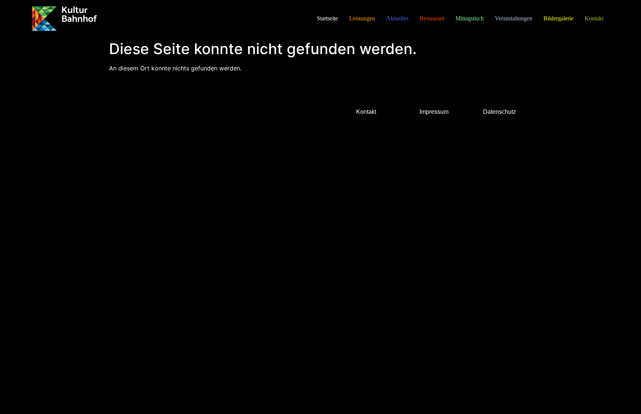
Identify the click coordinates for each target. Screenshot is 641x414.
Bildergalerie (558, 18)
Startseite (327, 18)
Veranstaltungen (513, 18)
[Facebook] (119, 116)
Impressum (434, 112)
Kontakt (594, 18)
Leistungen (362, 18)
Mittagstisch (470, 18)
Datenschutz (499, 112)
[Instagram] (140, 116)
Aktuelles (397, 18)
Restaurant (432, 18)
